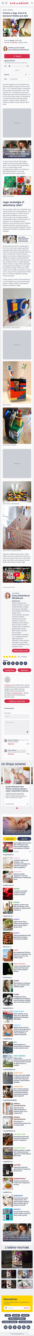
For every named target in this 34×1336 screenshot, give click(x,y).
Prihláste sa (8, 685)
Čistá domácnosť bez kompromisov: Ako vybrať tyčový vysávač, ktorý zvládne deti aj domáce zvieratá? (21, 1201)
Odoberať (26, 1308)
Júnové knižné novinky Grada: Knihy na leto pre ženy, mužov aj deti (22, 1213)
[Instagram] (6, 1327)
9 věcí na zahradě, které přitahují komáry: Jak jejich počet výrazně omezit (22, 968)
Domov (5, 9)
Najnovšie (24, 839)
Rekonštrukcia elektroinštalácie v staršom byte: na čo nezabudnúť (20, 1110)
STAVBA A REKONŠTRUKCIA (19, 1104)
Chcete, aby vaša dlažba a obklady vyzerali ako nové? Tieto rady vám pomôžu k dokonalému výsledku (22, 1078)
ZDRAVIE (16, 889)
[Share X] (13, 663)
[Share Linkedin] (21, 663)
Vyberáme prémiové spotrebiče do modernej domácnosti (22, 1169)
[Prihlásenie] (2, 3)
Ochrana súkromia (9, 1322)
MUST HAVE (17, 872)
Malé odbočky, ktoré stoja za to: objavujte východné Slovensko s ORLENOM (21, 1016)
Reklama (25, 1315)
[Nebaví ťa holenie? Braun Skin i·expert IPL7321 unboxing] (9, 1284)
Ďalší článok (24, 670)
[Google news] (24, 1327)
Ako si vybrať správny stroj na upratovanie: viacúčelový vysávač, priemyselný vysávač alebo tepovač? (21, 1092)
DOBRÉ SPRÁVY (19, 1011)
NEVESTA (17, 858)
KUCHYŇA (17, 1165)
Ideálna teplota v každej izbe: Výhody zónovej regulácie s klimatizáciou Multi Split (22, 1152)
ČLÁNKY (16, 981)
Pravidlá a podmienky (17, 1319)
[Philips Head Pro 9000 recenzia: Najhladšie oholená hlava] (25, 1274)
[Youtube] (10, 1327)
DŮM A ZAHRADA (19, 964)
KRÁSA (16, 950)
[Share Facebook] (4, 663)
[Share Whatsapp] (8, 663)
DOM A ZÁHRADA (19, 1056)
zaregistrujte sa (17, 693)
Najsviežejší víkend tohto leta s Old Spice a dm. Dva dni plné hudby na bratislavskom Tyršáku (22, 845)
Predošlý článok (9, 670)
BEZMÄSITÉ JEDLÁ (20, 1179)
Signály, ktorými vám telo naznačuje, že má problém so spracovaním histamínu (22, 907)
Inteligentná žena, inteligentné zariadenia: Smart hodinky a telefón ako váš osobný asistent (22, 999)
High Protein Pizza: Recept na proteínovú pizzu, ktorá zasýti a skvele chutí (21, 924)
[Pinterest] (19, 1327)
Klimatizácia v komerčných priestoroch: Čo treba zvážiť (22, 1123)
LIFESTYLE (10, 9)
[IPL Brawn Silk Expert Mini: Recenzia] (25, 1284)
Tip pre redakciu (25, 1322)
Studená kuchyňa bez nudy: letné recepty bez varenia (22, 1182)
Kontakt (16, 1315)
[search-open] (6, 3)
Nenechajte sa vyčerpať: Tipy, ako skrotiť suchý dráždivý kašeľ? (22, 984)
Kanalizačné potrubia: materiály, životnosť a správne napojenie (21, 1138)
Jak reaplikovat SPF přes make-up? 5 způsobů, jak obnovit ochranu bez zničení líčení (22, 955)
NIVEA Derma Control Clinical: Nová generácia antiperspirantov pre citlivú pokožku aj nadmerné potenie (22, 1031)
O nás (8, 1315)
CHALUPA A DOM (19, 1134)
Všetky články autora (21, 651)
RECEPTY (17, 919)
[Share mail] (25, 663)
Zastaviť (17, 70)
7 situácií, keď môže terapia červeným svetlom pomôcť (20, 892)
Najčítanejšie (10, 839)
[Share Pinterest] (17, 663)
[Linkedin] (28, 1327)
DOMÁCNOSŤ (18, 1073)
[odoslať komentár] (27, 732)
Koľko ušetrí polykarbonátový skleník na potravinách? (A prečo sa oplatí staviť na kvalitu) (22, 1061)
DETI (15, 1042)
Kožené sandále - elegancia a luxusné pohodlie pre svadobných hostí (22, 876)
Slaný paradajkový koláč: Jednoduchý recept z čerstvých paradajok (22, 937)
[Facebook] (15, 1327)
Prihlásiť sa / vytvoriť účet (17, 701)
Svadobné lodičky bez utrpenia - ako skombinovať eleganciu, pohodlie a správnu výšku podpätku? (22, 863)
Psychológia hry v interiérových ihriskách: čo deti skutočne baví (22, 1046)
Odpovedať (11, 744)
